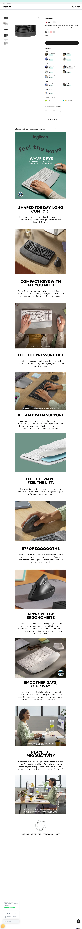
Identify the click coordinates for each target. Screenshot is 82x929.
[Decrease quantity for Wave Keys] (46, 38)
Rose (51, 32)
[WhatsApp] (54, 119)
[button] (78, 928)
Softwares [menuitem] (37, 7)
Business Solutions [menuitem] (58, 7)
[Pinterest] (52, 119)
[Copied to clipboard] (56, 119)
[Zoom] (39, 17)
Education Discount (7, 3)
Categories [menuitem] (21, 7)
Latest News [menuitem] (30, 7)
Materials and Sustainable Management (54, 110)
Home (4, 11)
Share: (46, 119)
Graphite (46, 32)
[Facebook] (49, 119)
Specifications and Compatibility (53, 106)
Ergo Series (12, 11)
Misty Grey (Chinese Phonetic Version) (54, 32)
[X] (51, 119)
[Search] (73, 7)
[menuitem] (7, 3)
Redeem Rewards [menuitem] (47, 7)
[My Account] (75, 7)
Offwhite (49, 32)
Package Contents (49, 115)
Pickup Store (48, 48)
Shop (8, 11)
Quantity (47, 35)
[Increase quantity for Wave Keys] (50, 38)
